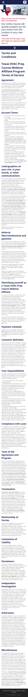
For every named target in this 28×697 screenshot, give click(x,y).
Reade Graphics (17, 695)
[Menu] (3, 2)
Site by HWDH (10, 695)
